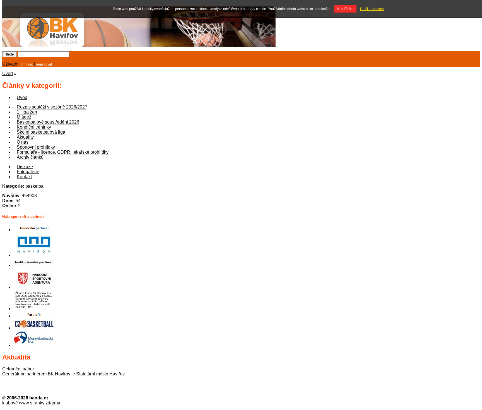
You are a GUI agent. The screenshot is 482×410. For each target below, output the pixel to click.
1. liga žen (27, 112)
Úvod (7, 73)
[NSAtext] (34, 308)
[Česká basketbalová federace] (34, 327)
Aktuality (25, 137)
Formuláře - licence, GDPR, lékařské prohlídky (63, 152)
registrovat (44, 64)
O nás (22, 142)
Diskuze (25, 166)
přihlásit (27, 64)
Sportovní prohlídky (36, 147)
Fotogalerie (28, 171)
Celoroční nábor (18, 368)
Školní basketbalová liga (41, 132)
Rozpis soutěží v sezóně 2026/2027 (52, 107)
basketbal (35, 186)
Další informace (372, 9)
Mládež (24, 117)
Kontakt (24, 176)
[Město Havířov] (34, 255)
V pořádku (345, 9)
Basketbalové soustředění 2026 (48, 122)
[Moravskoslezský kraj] (34, 345)
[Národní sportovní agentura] (34, 287)
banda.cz (39, 397)
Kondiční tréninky (34, 127)
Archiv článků (30, 157)
